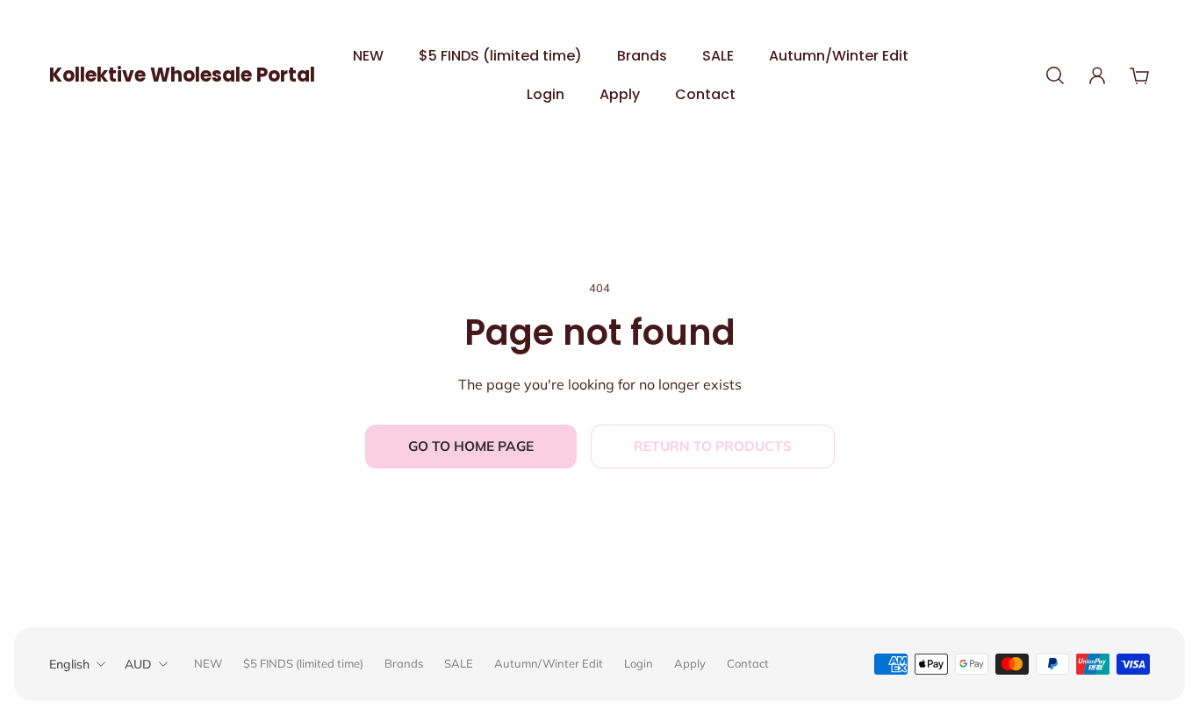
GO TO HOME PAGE (471, 446)
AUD (138, 664)
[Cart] (1139, 75)
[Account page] (1097, 75)
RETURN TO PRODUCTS (713, 446)
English (69, 664)
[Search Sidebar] (1055, 75)
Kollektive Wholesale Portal (182, 75)
